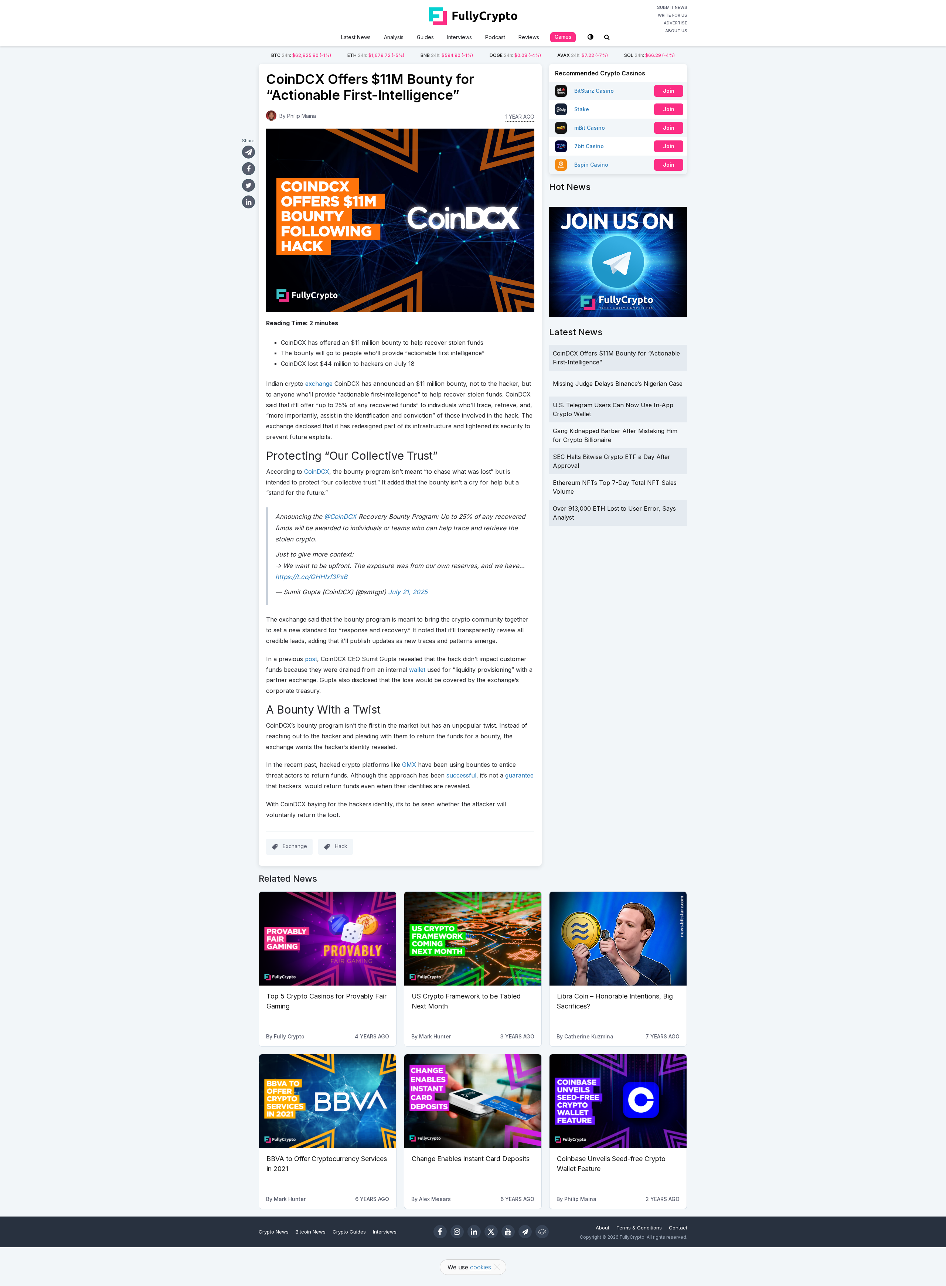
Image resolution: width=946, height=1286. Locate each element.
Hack (341, 846)
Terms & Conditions (639, 1228)
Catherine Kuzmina (588, 1036)
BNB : (447, 55)
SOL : (649, 55)
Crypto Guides (349, 1232)
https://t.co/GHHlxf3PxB (311, 577)
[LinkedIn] (474, 1231)
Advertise (675, 22)
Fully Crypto (289, 1036)
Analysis (394, 37)
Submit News (672, 7)
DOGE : (515, 55)
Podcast (495, 37)
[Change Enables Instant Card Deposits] (472, 1101)
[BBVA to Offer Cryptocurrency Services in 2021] (327, 1101)
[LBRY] (542, 1231)
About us (676, 30)
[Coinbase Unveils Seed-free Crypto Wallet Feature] (618, 1101)
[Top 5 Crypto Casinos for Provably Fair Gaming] (327, 939)
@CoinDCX (340, 516)
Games (563, 37)
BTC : (301, 55)
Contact (678, 1228)
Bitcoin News (311, 1232)
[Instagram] (457, 1231)
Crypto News (274, 1232)
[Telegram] (525, 1231)
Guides (425, 37)
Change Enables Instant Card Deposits (471, 1159)
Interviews (459, 37)
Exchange (295, 846)
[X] (491, 1231)
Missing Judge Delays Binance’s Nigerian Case (618, 383)
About (602, 1228)
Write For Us (672, 15)
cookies (480, 1267)
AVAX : (582, 55)
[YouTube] (508, 1231)
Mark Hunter (435, 1036)
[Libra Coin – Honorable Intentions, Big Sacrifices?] (618, 939)
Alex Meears (435, 1199)
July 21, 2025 (408, 592)
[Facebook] (440, 1231)
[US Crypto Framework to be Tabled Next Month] (472, 939)
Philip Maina (301, 116)
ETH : (375, 55)
